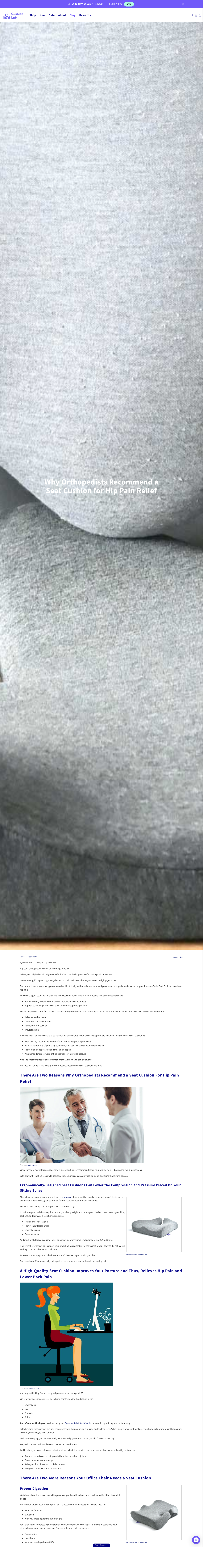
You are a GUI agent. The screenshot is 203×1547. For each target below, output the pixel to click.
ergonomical (66, 1197)
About (62, 15)
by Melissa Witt (26, 962)
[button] (196, 1540)
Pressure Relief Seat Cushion (136, 1254)
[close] (183, 4)
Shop (128, 4)
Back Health (32, 957)
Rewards (85, 15)
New (42, 15)
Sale (52, 15)
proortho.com (31, 1165)
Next (181, 957)
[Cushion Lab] (14, 15)
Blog (73, 15)
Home (22, 957)
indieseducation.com (34, 1388)
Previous (175, 957)
